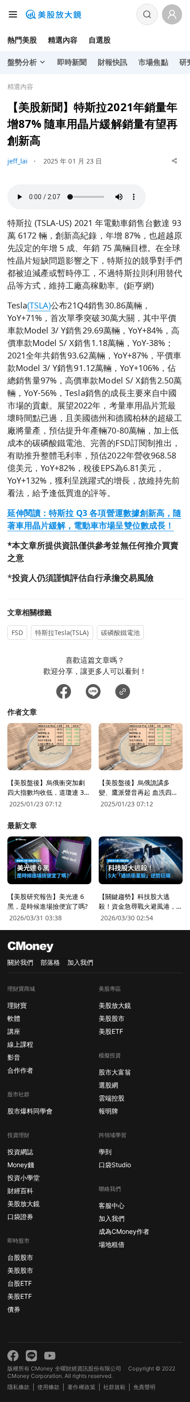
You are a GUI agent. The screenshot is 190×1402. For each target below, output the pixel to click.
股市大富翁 (115, 1072)
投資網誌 (20, 1152)
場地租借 (112, 1244)
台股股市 (20, 1257)
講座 (13, 1031)
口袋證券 (20, 1216)
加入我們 (80, 962)
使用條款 (48, 1386)
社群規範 (114, 1386)
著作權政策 (81, 1386)
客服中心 (112, 1205)
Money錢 (20, 1165)
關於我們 (20, 962)
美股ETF (19, 1296)
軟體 (13, 1018)
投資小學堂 (23, 1178)
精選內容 (62, 40)
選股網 (108, 1085)
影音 (13, 1057)
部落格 (50, 962)
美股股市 (20, 1270)
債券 (13, 1309)
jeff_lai (17, 161)
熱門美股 (22, 40)
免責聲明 (144, 1386)
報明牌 (108, 1111)
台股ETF (19, 1283)
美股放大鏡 (23, 1203)
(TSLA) (39, 305)
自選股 (100, 40)
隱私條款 (18, 1386)
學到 (105, 1152)
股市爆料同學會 (30, 1111)
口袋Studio (115, 1165)
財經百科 (20, 1191)
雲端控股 (112, 1098)
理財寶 (17, 1005)
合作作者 (20, 1070)
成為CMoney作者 (124, 1231)
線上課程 (20, 1044)
